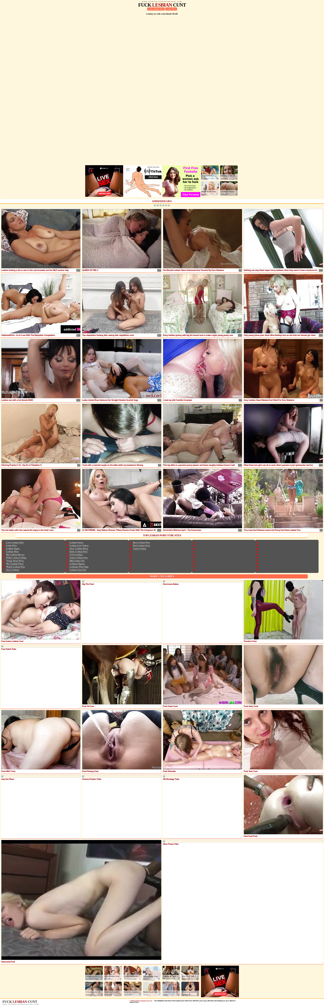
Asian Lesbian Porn (79, 557)
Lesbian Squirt (13, 548)
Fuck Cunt (162, 5)
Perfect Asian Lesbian (16, 557)
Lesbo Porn (171, 9)
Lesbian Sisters (76, 542)
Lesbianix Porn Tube (79, 566)
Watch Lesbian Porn (15, 566)
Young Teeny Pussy (15, 560)
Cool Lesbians (76, 554)
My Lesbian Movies (15, 554)
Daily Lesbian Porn (78, 551)
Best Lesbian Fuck (141, 545)
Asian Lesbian (139, 548)
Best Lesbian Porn (141, 542)
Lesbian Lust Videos (79, 545)
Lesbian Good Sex (78, 569)
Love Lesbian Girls (155, 9)
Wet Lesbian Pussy (15, 563)
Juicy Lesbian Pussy (79, 548)
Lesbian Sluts (12, 551)
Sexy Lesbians (12, 569)
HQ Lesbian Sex (77, 560)
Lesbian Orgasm (77, 563)
